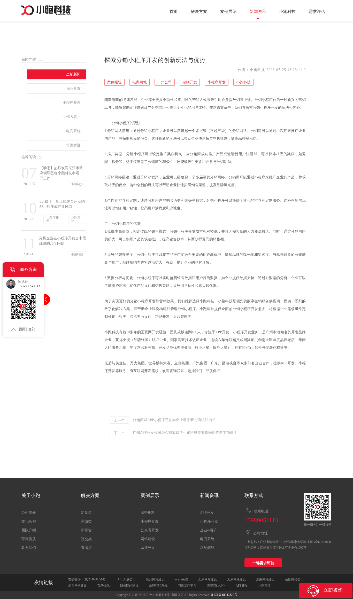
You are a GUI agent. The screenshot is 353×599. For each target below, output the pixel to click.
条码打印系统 (158, 585)
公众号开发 (150, 530)
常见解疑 (207, 548)
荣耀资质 (28, 539)
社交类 (86, 539)
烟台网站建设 (77, 585)
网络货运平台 (187, 585)
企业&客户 (208, 530)
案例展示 (228, 12)
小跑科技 (287, 12)
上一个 (119, 420)
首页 (174, 12)
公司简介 (28, 513)
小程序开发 (150, 521)
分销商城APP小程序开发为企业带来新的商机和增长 (174, 420)
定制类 (86, 513)
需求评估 (317, 12)
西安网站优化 (216, 585)
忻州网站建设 (155, 579)
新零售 (86, 530)
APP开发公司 (126, 579)
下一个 (119, 433)
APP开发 (148, 513)
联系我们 (28, 548)
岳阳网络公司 (294, 579)
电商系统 (207, 539)
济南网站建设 (265, 579)
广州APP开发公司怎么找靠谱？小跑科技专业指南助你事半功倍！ (185, 433)
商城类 (86, 521)
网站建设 (148, 539)
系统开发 (148, 548)
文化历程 (28, 521)
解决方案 (199, 12)
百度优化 (103, 585)
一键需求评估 (263, 563)
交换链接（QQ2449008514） (87, 579)
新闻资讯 (258, 12)
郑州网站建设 (129, 585)
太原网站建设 (207, 579)
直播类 (86, 548)
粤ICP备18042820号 (224, 595)
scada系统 (181, 579)
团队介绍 (28, 530)
